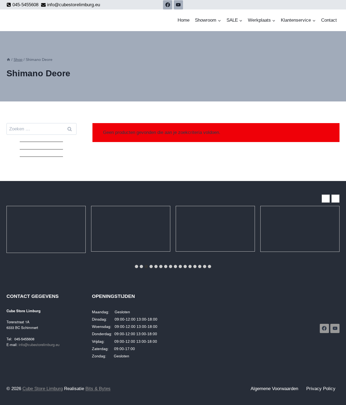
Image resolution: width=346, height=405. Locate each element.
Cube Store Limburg (42, 388)
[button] (335, 199)
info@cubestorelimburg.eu (39, 344)
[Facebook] (167, 4)
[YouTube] (178, 4)
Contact (329, 20)
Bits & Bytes (98, 388)
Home (183, 20)
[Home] (8, 59)
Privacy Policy (320, 388)
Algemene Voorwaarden (274, 388)
